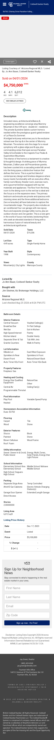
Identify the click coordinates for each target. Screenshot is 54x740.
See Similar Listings (14, 101)
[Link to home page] (19, 4)
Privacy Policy (35, 684)
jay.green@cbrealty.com (27, 666)
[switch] (34, 62)
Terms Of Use (16, 684)
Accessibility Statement (23, 687)
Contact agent (9, 61)
